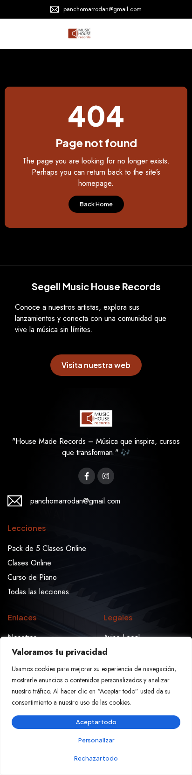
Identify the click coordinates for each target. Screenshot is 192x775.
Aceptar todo (96, 722)
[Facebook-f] (86, 476)
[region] (96, 706)
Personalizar (96, 740)
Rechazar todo (96, 758)
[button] (173, 33)
